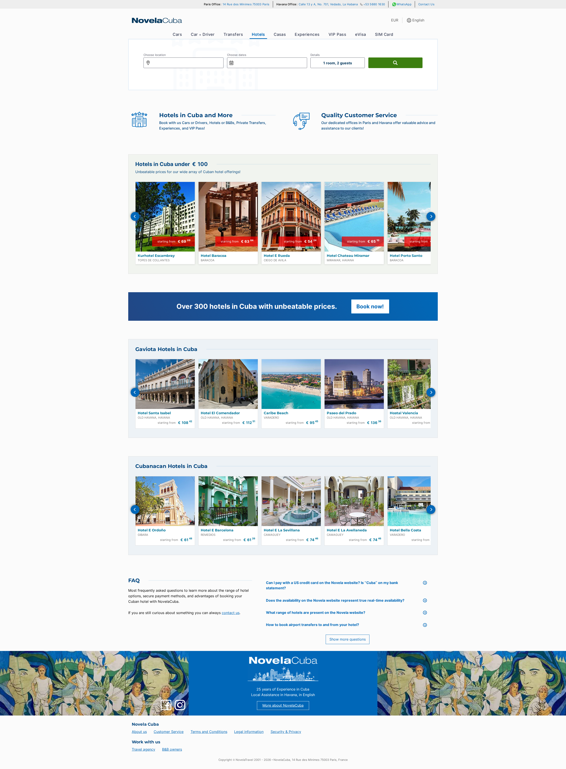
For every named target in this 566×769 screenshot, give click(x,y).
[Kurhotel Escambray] (165, 217)
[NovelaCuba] (156, 20)
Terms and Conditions (209, 732)
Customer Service (169, 732)
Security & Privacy (286, 732)
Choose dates (236, 55)
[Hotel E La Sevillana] (291, 501)
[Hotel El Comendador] (228, 384)
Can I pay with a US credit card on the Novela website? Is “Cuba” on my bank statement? (332, 585)
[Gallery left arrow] (135, 216)
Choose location (154, 55)
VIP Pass (337, 34)
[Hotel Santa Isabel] (165, 384)
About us (139, 732)
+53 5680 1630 (374, 4)
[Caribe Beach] (291, 384)
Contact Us (426, 4)
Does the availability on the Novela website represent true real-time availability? (335, 600)
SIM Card (384, 34)
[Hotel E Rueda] (291, 217)
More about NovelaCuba (283, 705)
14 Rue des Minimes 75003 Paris (246, 4)
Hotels (258, 34)
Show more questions (347, 639)
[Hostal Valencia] (417, 384)
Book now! (370, 306)
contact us (230, 613)
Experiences (307, 34)
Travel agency (143, 749)
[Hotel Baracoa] (228, 217)
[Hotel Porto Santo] (417, 217)
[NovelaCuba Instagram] (180, 705)
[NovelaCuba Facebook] (166, 705)
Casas (280, 34)
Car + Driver (203, 34)
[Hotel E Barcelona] (228, 501)
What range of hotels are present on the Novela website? (315, 613)
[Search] (395, 62)
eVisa (360, 34)
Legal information (249, 732)
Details (315, 55)
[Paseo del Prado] (354, 384)
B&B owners (172, 749)
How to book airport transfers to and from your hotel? (312, 625)
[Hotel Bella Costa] (417, 501)
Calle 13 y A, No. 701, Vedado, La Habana (328, 4)
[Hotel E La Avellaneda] (354, 501)
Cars (177, 34)
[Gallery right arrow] (430, 216)
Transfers (233, 34)
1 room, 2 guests (337, 63)
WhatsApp (404, 4)
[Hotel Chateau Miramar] (354, 217)
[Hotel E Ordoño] (165, 501)
